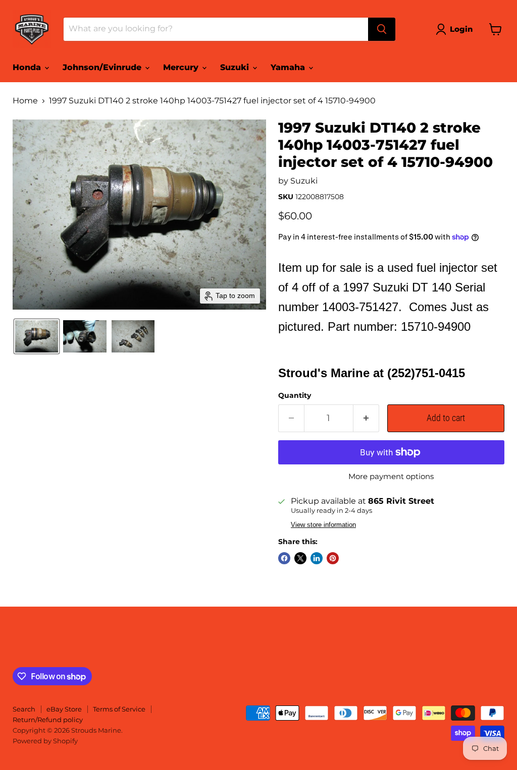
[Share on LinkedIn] (317, 558)
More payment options (391, 476)
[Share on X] (300, 558)
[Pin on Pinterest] (333, 558)
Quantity (294, 395)
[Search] (381, 29)
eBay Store (64, 709)
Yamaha (289, 67)
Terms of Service (119, 709)
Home (25, 100)
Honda (28, 67)
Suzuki (235, 67)
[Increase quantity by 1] (366, 418)
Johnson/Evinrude (103, 67)
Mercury (182, 67)
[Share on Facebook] (284, 558)
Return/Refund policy (48, 720)
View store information (323, 524)
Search (24, 709)
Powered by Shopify (45, 741)
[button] (456, 29)
